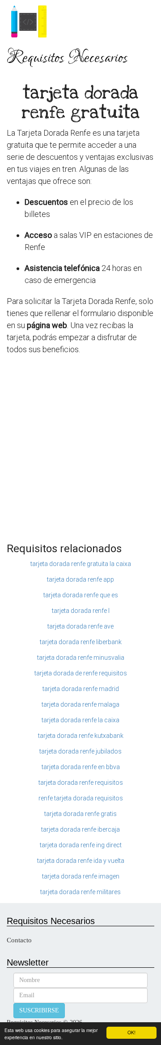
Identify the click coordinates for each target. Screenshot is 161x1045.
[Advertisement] (80, 453)
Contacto (19, 940)
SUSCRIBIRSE (39, 1010)
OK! (131, 1032)
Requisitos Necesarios (67, 58)
